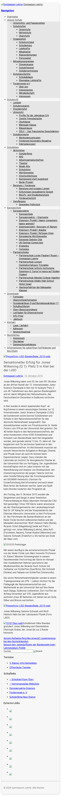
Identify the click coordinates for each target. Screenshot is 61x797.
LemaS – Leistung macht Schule (33, 774)
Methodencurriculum (29, 137)
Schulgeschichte (21, 74)
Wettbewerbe (26, 172)
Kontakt (11, 322)
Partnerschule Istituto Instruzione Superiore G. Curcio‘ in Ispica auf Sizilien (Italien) (39, 271)
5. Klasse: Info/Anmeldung (23, 663)
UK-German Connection (31, 242)
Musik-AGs (24, 166)
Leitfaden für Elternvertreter (28, 312)
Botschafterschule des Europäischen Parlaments (33, 734)
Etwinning (24, 246)
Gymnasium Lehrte (33, 4)
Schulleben (13, 147)
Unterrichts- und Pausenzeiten (29, 23)
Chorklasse (24, 121)
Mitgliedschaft (26, 93)
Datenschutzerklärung (24, 344)
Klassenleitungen (28, 55)
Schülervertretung (28, 70)
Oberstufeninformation (25, 300)
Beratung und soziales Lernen (34, 188)
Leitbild (17, 102)
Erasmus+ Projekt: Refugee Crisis (36, 233)
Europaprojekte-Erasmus (22, 688)
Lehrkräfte (24, 48)
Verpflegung (19, 201)
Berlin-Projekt (26, 182)
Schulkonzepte (21, 134)
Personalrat (25, 58)
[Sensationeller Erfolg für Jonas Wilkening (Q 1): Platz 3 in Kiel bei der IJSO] (27, 356)
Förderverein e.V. (21, 83)
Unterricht (18, 112)
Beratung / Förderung (24, 185)
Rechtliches (13, 335)
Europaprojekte (21, 210)
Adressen (18, 328)
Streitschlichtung (28, 176)
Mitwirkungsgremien (23, 61)
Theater (23, 163)
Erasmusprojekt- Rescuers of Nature (38, 226)
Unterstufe (24, 29)
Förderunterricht (27, 198)
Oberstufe (24, 35)
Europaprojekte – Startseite (33, 217)
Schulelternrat (26, 67)
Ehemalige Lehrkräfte (30, 80)
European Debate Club (30, 239)
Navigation (7, 10)
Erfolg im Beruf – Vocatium (33, 766)
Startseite (12, 16)
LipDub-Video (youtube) (33, 727)
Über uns (23, 86)
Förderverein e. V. (18, 692)
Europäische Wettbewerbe (33, 236)
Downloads (13, 293)
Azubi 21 (33, 758)
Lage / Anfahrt (20, 325)
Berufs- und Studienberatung (34, 195)
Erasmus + (33, 719)
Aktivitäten (19, 150)
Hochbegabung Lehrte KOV (33, 742)
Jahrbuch (18, 319)
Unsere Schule (14, 20)
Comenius (24, 249)
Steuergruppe (26, 64)
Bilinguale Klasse (27, 125)
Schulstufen (19, 26)
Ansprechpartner (21, 331)
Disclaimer (18, 341)
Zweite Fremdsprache (30, 118)
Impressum (24, 96)
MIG (21, 156)
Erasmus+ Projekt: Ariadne (32, 230)
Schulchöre (25, 169)
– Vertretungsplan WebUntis (24, 683)
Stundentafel (20, 109)
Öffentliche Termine (20, 667)
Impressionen (26, 90)
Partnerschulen (21, 252)
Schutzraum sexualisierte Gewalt (36, 191)
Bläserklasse (25, 128)
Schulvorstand (26, 42)
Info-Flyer (18, 316)
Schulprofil (12, 99)
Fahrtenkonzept (27, 144)
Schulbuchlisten (21, 306)
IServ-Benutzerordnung (25, 309)
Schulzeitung (33, 711)
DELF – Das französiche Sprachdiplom (39, 131)
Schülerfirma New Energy (22, 697)
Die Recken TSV (33, 750)
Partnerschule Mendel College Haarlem (39, 277)
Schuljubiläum (26, 77)
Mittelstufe (25, 32)
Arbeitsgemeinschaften (31, 160)
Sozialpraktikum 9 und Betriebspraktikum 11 (36, 303)
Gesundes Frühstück (29, 204)
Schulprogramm (21, 106)
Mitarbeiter (25, 51)
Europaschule (14, 207)
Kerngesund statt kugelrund (33, 179)
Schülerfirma (25, 153)
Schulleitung (25, 45)
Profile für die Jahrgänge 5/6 (34, 115)
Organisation (19, 39)
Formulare (18, 296)
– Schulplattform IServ (21, 679)
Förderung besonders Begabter (35, 140)
